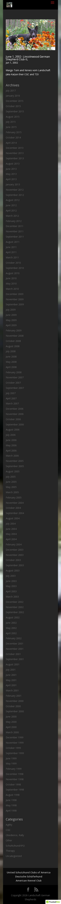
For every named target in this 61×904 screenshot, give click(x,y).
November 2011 (15, 231)
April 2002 (11, 633)
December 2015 (14, 100)
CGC (8, 829)
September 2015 (15, 111)
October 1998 (13, 784)
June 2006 (11, 440)
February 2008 (14, 372)
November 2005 (15, 461)
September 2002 (15, 612)
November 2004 (15, 502)
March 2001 (12, 690)
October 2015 (13, 106)
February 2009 (14, 330)
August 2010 (12, 273)
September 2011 (15, 236)
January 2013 (13, 184)
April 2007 (11, 398)
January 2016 (13, 95)
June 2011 (11, 247)
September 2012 (15, 195)
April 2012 (11, 210)
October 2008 (13, 341)
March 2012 (12, 215)
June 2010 (11, 278)
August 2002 (12, 617)
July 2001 (11, 669)
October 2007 (13, 382)
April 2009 (11, 325)
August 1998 (12, 794)
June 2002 (11, 622)
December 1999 (14, 737)
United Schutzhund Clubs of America (28, 872)
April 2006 (11, 450)
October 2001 (13, 654)
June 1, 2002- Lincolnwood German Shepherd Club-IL (28, 58)
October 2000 (13, 706)
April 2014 (11, 142)
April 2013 (11, 179)
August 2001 (12, 664)
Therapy (10, 850)
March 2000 (12, 732)
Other (9, 840)
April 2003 (11, 591)
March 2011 (12, 257)
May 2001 (11, 680)
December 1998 (14, 774)
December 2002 (14, 601)
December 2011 (14, 226)
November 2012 (15, 189)
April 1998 (11, 810)
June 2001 (11, 674)
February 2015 (14, 132)
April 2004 (11, 539)
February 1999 (14, 768)
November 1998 (15, 779)
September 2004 (15, 513)
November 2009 (15, 299)
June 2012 (11, 205)
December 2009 (14, 294)
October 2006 (13, 419)
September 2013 (15, 158)
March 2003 (12, 596)
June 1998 (11, 800)
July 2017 (11, 90)
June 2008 (11, 356)
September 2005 (15, 466)
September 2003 (15, 565)
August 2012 (12, 200)
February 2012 (14, 221)
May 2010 (11, 283)
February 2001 (14, 695)
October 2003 (13, 560)
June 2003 (11, 581)
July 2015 (11, 121)
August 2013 (12, 163)
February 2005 (14, 497)
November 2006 (15, 414)
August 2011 (12, 241)
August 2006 (12, 429)
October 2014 (13, 137)
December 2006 (14, 408)
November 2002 (15, 607)
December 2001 (14, 643)
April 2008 (11, 367)
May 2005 (11, 487)
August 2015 (12, 116)
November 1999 (15, 742)
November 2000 (15, 701)
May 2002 (11, 628)
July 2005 (11, 476)
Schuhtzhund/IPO (15, 845)
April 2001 (11, 685)
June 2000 (11, 716)
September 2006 (15, 424)
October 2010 (13, 262)
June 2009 (11, 314)
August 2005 (12, 471)
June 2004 (11, 528)
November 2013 (15, 153)
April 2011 (11, 252)
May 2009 (11, 320)
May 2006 (11, 445)
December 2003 (14, 549)
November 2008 (15, 335)
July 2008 (11, 351)
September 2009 (15, 304)
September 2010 (15, 268)
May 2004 (11, 534)
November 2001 (15, 648)
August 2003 (12, 570)
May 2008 (11, 361)
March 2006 (12, 455)
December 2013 (14, 147)
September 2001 (15, 659)
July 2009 (11, 309)
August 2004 (12, 518)
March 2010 (12, 288)
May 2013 (11, 174)
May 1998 (11, 805)
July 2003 (11, 575)
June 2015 (11, 127)
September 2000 (15, 711)
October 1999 (13, 747)
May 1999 (11, 763)
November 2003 (15, 555)
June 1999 (11, 758)
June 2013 (11, 168)
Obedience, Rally (15, 835)
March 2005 (12, 492)
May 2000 (11, 721)
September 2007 (15, 387)
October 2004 (13, 507)
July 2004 (11, 523)
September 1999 (15, 753)
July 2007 (11, 393)
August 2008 (12, 346)
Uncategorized (14, 856)
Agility (9, 824)
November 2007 (15, 377)
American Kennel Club (29, 880)
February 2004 (14, 544)
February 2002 (14, 638)
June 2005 (11, 481)
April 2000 (11, 727)
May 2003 (11, 586)
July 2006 (11, 434)
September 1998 (15, 789)
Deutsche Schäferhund (28, 876)
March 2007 (12, 403)
